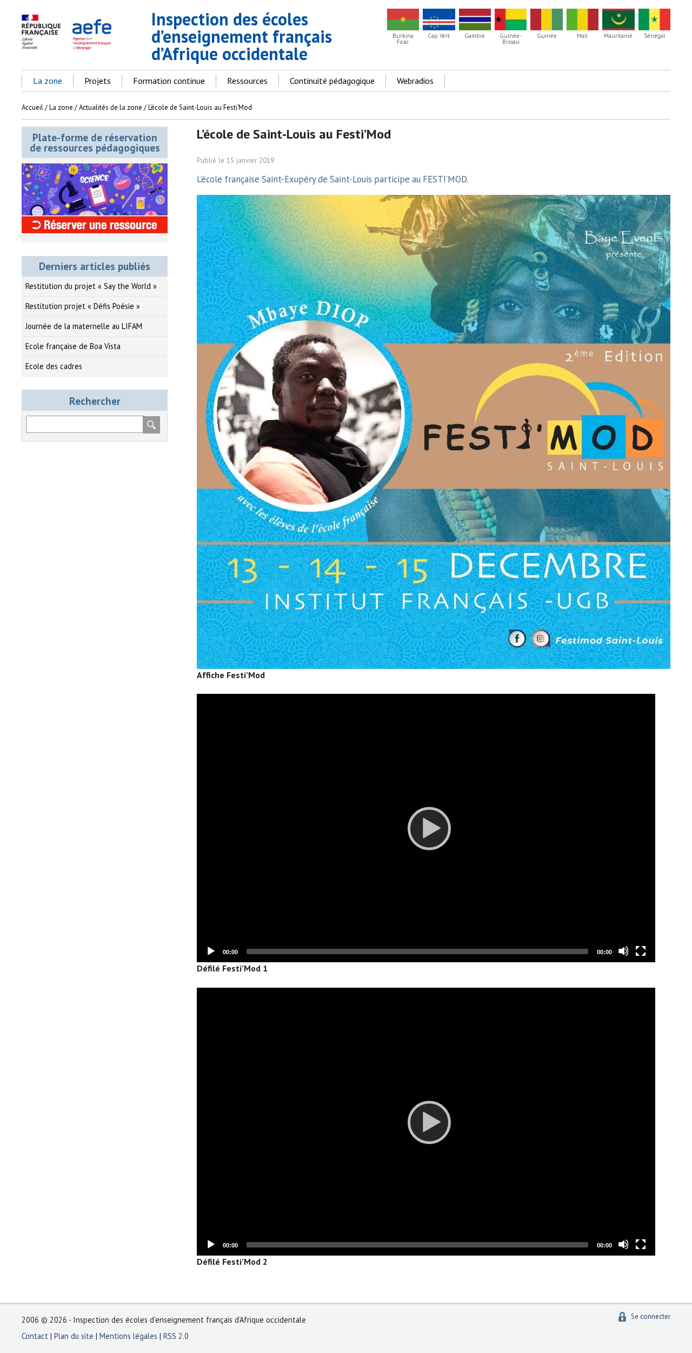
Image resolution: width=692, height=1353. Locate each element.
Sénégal (654, 36)
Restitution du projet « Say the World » (91, 286)
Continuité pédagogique (332, 80)
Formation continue (169, 80)
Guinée (547, 36)
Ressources (247, 80)
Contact (35, 1336)
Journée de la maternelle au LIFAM (83, 326)
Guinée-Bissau (511, 39)
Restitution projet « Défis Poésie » (82, 306)
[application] (426, 828)
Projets (97, 80)
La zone (47, 80)
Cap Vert (439, 36)
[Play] (426, 828)
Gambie (474, 36)
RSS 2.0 (176, 1336)
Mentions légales (128, 1336)
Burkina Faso (403, 39)
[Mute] (623, 951)
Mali (582, 36)
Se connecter (650, 1316)
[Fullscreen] (641, 951)
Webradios (415, 80)
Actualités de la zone (110, 107)
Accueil (32, 107)
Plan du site (75, 1336)
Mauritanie (618, 36)
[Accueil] (69, 45)
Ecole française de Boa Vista (73, 346)
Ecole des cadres (53, 366)
